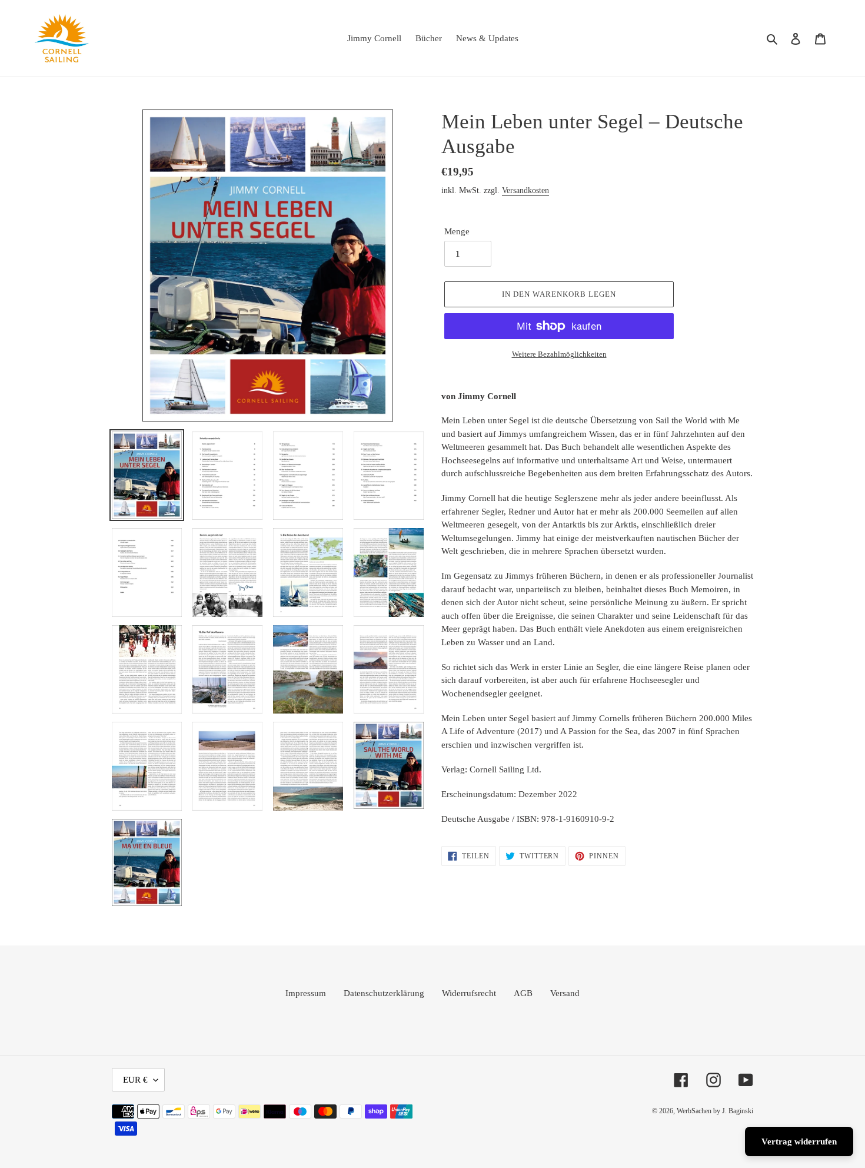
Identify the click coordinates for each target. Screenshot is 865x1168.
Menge (457, 231)
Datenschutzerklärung (384, 993)
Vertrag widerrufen (799, 1141)
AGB (523, 993)
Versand (565, 993)
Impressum (305, 993)
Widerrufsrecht (469, 993)
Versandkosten (525, 190)
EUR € (135, 1079)
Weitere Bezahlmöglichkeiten (559, 354)
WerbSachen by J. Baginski (715, 1111)
